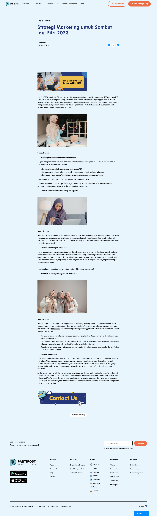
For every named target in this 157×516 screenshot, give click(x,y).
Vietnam (95, 487)
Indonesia (96, 472)
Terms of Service (53, 506)
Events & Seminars (116, 469)
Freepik (46, 153)
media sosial (55, 329)
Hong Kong (96, 483)
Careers (52, 477)
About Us (53, 465)
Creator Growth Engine (77, 465)
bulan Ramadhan (49, 235)
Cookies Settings (66, 506)
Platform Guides (115, 477)
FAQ (51, 473)
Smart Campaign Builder (78, 469)
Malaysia (95, 475)
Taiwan (95, 468)
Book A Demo (134, 465)
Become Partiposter (69, 4)
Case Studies (114, 480)
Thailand (95, 490)
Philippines (96, 479)
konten (52, 358)
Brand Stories (114, 473)
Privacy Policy (40, 506)
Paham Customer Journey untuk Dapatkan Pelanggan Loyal (67, 179)
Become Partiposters (136, 473)
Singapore (96, 464)
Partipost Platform (76, 473)
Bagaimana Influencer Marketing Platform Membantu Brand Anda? (69, 269)
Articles (112, 465)
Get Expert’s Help (117, 4)
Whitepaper (113, 484)
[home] (12, 4)
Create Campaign (135, 469)
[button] (27, 4)
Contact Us (53, 469)
